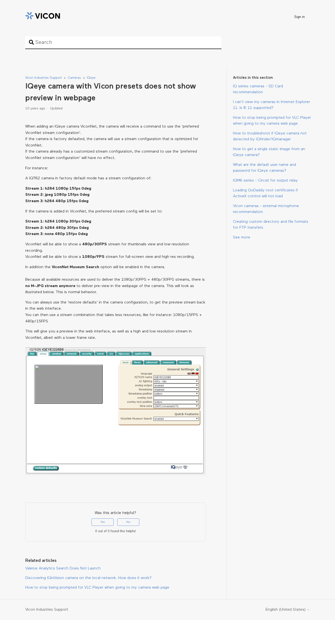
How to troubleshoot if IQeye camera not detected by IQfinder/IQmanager (270, 136)
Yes (102, 522)
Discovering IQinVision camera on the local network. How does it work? (88, 578)
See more (241, 237)
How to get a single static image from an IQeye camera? (269, 152)
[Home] (42, 17)
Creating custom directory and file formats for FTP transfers (270, 225)
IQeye (91, 77)
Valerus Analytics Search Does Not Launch (63, 568)
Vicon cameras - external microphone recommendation (266, 209)
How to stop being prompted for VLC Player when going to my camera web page (272, 121)
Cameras (74, 77)
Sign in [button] (299, 17)
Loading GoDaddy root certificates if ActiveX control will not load (265, 193)
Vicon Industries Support (43, 77)
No (128, 522)
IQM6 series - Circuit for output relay (265, 181)
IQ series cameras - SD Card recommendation (258, 89)
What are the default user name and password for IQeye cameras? (264, 168)
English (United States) (286, 610)
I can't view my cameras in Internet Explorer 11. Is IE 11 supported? (271, 105)
